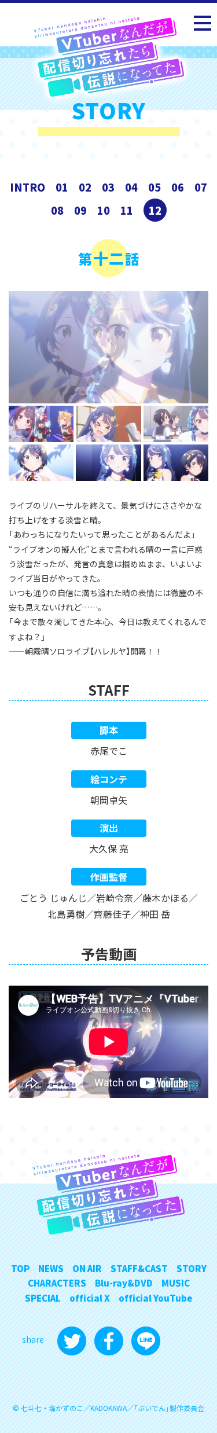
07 (200, 186)
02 (85, 186)
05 (154, 186)
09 (80, 210)
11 (126, 210)
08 (57, 210)
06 (177, 186)
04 (131, 186)
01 (62, 186)
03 (108, 186)
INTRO (27, 186)
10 (103, 210)
